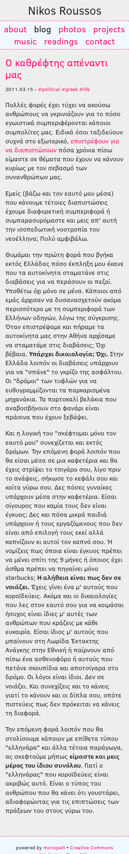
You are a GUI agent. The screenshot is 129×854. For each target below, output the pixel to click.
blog (42, 29)
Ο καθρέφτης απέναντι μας (56, 68)
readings (61, 41)
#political (49, 88)
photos (72, 29)
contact (100, 41)
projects (109, 29)
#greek (70, 88)
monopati (54, 847)
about (15, 29)
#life (84, 88)
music (25, 41)
